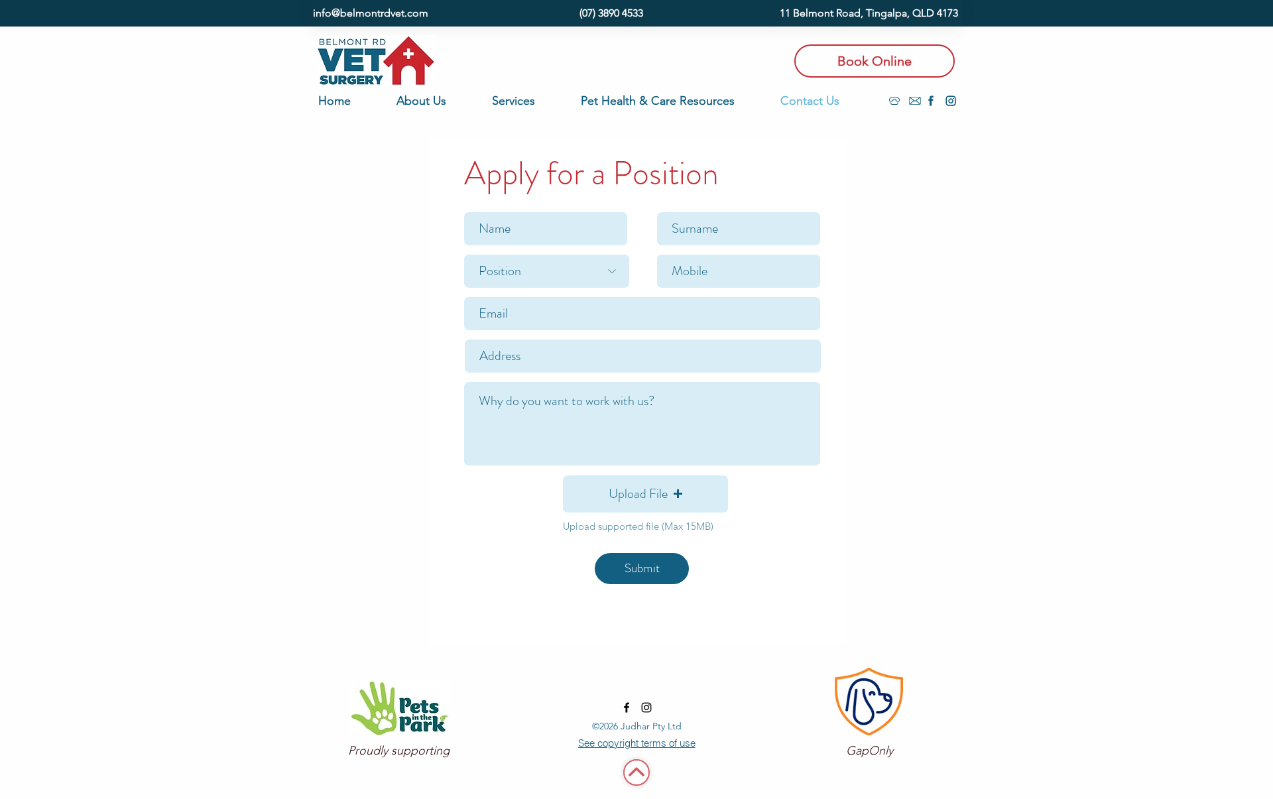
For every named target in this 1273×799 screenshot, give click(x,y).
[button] (437, 101)
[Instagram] (950, 100)
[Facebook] (931, 100)
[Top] (636, 772)
